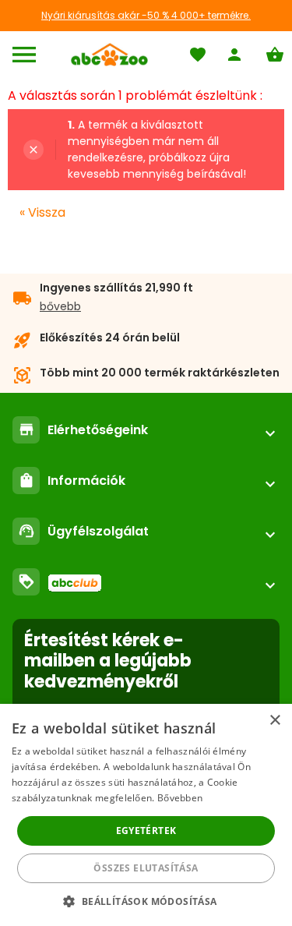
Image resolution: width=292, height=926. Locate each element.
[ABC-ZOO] (109, 54)
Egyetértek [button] (146, 830)
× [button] (274, 720)
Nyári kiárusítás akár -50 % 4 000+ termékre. (146, 15)
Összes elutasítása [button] (145, 868)
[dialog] (146, 815)
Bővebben (179, 797)
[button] (145, 900)
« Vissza (42, 212)
